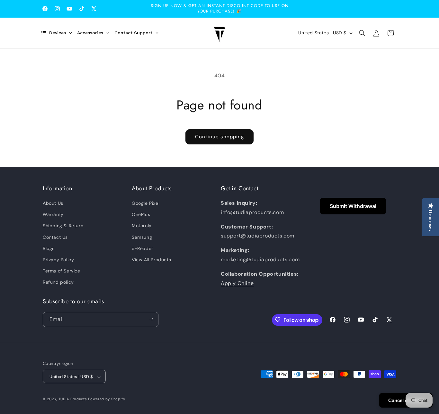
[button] (362, 33)
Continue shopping (219, 137)
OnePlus (141, 214)
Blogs (49, 248)
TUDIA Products (72, 399)
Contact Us (55, 237)
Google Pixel (145, 203)
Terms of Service (61, 271)
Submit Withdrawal (353, 206)
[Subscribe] (151, 319)
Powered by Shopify (106, 399)
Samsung (142, 237)
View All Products (151, 260)
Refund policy (58, 282)
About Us (53, 203)
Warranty (53, 214)
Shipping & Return (63, 226)
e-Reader (142, 248)
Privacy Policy (58, 260)
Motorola (142, 226)
